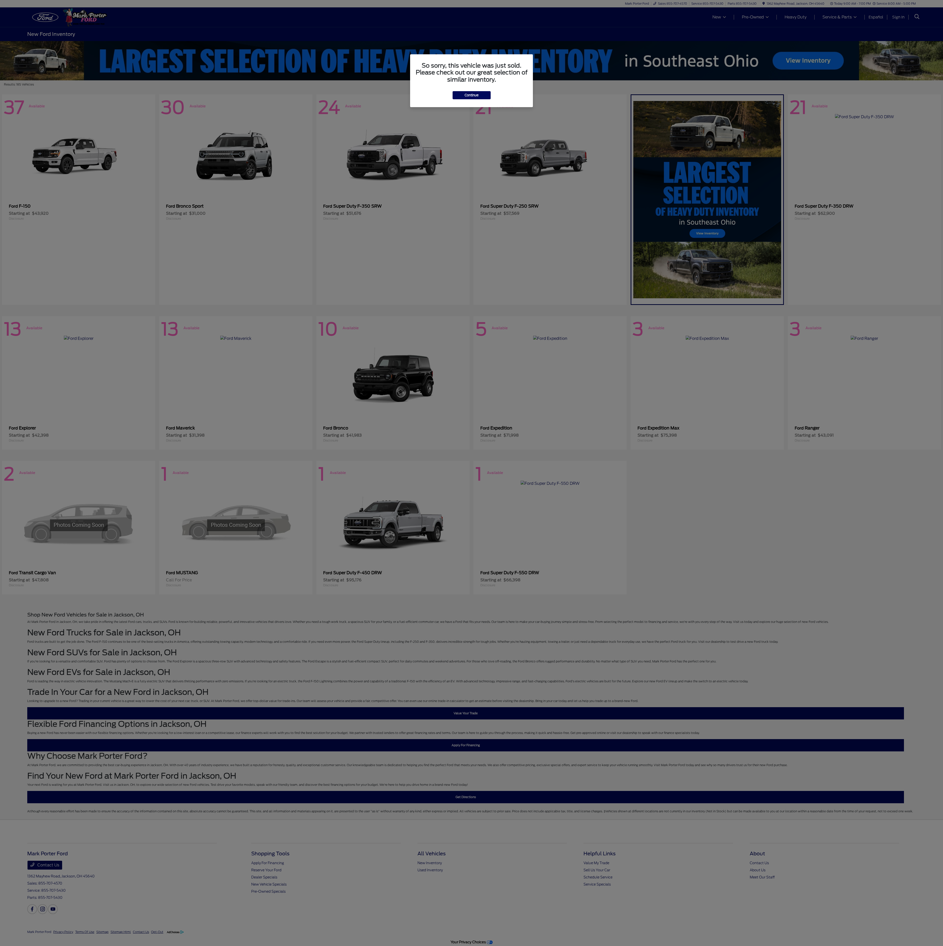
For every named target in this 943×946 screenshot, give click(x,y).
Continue (472, 95)
